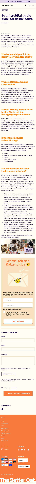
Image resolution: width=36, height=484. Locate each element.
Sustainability (4, 423)
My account (4, 440)
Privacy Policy (30, 379)
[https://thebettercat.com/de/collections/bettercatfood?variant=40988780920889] (18, 246)
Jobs (2, 438)
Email (3, 345)
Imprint (3, 435)
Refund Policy (4, 428)
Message (4, 354)
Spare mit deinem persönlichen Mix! (17, 1)
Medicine (5, 10)
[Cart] (30, 5)
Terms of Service (8, 380)
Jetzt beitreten (18, 321)
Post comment (9, 374)
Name (3, 336)
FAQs (2, 426)
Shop (2, 421)
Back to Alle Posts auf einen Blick (19, 393)
